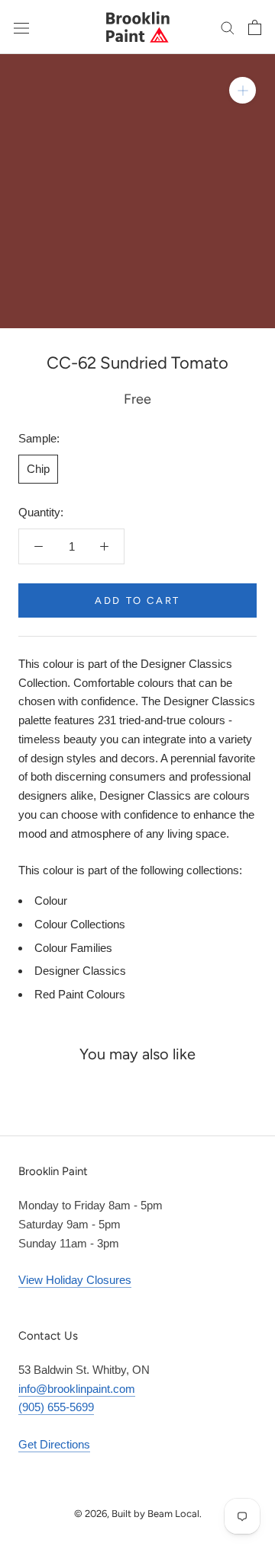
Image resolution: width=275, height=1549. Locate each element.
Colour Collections (79, 924)
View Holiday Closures (74, 1279)
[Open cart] (254, 27)
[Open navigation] (21, 27)
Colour (50, 900)
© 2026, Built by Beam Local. (138, 1513)
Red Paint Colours (79, 994)
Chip (38, 468)
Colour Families (73, 947)
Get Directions (54, 1444)
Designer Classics (80, 970)
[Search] (228, 27)
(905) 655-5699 (56, 1406)
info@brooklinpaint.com (76, 1388)
